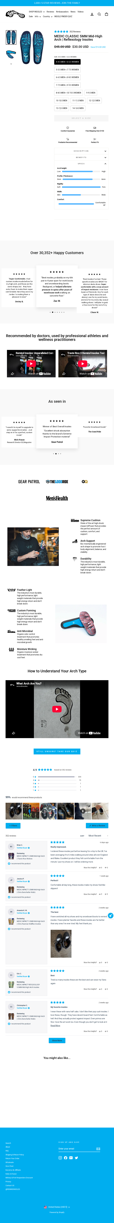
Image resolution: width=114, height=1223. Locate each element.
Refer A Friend (11, 1174)
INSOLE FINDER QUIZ (63, 16)
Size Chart (9, 1166)
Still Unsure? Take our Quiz (57, 751)
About (8, 1147)
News (73, 12)
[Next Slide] (106, 811)
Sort (82, 836)
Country (46, 16)
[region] (57, 811)
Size (65, 57)
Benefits (81, 157)
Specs (81, 164)
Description (81, 151)
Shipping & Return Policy (15, 1155)
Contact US (10, 1186)
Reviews (50, 12)
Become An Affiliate (13, 1170)
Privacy (8, 1182)
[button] (67, 31)
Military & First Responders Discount (19, 1178)
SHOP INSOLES (36, 12)
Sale (31, 16)
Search (8, 1143)
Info (37, 16)
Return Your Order (12, 1158)
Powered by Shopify (57, 1212)
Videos (81, 12)
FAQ (7, 1151)
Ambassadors (62, 12)
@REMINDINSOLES (13, 1189)
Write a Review (99, 826)
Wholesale (10, 1162)
